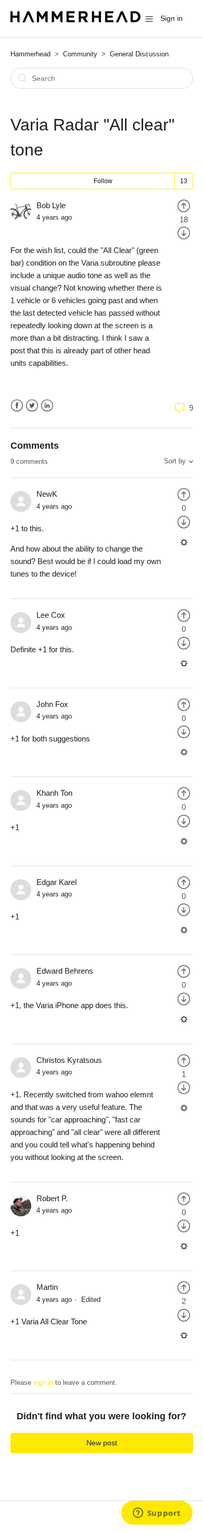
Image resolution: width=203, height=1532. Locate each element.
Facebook (16, 405)
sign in (43, 1382)
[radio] (183, 205)
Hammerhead (30, 54)
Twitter (32, 405)
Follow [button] (103, 181)
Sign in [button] (171, 18)
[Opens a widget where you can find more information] (157, 1514)
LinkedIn (47, 405)
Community (80, 54)
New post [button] (101, 1443)
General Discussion (139, 54)
